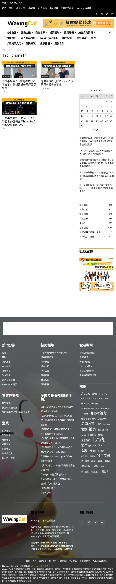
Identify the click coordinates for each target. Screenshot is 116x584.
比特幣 (99, 439)
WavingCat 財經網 (38, 566)
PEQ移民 (94, 404)
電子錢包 (85, 471)
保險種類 (30, 43)
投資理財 (54, 32)
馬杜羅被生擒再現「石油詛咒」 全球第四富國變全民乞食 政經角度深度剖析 (96, 175)
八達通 (85, 414)
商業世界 (40, 32)
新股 (100, 434)
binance (96, 393)
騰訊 (105, 471)
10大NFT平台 (85, 366)
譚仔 (96, 466)
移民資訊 (11, 37)
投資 (4, 8)
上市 (97, 409)
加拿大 (102, 418)
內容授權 (58, 549)
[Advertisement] (96, 68)
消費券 (86, 445)
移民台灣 (101, 451)
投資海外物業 (103, 430)
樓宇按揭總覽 (47, 357)
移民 (93, 37)
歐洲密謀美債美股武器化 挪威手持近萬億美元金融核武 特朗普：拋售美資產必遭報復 (96, 163)
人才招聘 (68, 549)
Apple (85, 393)
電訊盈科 (95, 471)
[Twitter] (106, 14)
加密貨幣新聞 (67, 8)
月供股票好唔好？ (49, 488)
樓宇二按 (45, 370)
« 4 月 (95, 129)
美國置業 (6, 439)
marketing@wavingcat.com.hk (57, 546)
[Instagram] (101, 14)
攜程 (83, 434)
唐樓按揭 (45, 375)
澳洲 (100, 445)
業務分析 (85, 440)
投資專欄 (69, 32)
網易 (93, 461)
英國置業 (6, 444)
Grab (106, 399)
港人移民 (54, 8)
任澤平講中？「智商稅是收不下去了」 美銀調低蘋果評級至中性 (19, 85)
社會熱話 (42, 8)
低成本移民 (105, 409)
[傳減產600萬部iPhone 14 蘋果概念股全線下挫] (58, 69)
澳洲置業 (6, 435)
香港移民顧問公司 (87, 375)
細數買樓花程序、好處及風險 (16, 412)
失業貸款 (106, 424)
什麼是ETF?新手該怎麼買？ (54, 474)
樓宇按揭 (67, 37)
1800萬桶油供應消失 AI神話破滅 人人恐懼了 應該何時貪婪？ (96, 152)
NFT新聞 (31, 8)
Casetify (85, 398)
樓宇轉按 (45, 361)
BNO (104, 393)
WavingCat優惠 (83, 8)
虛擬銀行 (83, 357)
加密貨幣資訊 (85, 32)
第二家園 (85, 461)
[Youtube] (111, 14)
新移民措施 (92, 435)
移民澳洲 (84, 456)
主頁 (4, 50)
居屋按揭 (45, 379)
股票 (107, 461)
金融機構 (45, 43)
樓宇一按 (45, 366)
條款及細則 (46, 549)
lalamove (85, 403)
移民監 (92, 456)
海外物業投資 (28, 37)
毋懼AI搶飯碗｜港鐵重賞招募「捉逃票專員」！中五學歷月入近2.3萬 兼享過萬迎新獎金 (96, 141)
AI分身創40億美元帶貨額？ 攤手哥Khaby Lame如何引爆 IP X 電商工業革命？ (96, 188)
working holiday (87, 409)
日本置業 (6, 430)
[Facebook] (96, 14)
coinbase (97, 398)
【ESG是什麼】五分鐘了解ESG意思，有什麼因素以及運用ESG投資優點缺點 (57, 420)
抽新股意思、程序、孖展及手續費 (56, 479)
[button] (110, 32)
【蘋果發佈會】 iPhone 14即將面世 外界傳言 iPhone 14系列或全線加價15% (18, 122)
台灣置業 (6, 448)
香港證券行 (84, 361)
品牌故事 (20, 8)
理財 (11, 8)
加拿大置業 (7, 453)
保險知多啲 (46, 492)
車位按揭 (45, 384)
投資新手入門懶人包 (50, 483)
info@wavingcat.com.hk (54, 542)
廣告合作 (59, 43)
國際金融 (26, 32)
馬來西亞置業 (8, 457)
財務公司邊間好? (87, 352)
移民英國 (103, 455)
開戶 (102, 466)
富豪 (84, 429)
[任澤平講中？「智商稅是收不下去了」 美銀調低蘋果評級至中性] (19, 69)
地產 (99, 424)
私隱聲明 (35, 549)
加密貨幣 (99, 413)
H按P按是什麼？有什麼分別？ (55, 352)
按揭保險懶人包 (9, 407)
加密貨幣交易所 (86, 370)
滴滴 (94, 446)
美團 (100, 461)
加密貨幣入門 (14, 43)
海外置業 (81, 37)
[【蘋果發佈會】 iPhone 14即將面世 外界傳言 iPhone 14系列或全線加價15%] (19, 106)
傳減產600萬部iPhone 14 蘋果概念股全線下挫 (57, 83)
